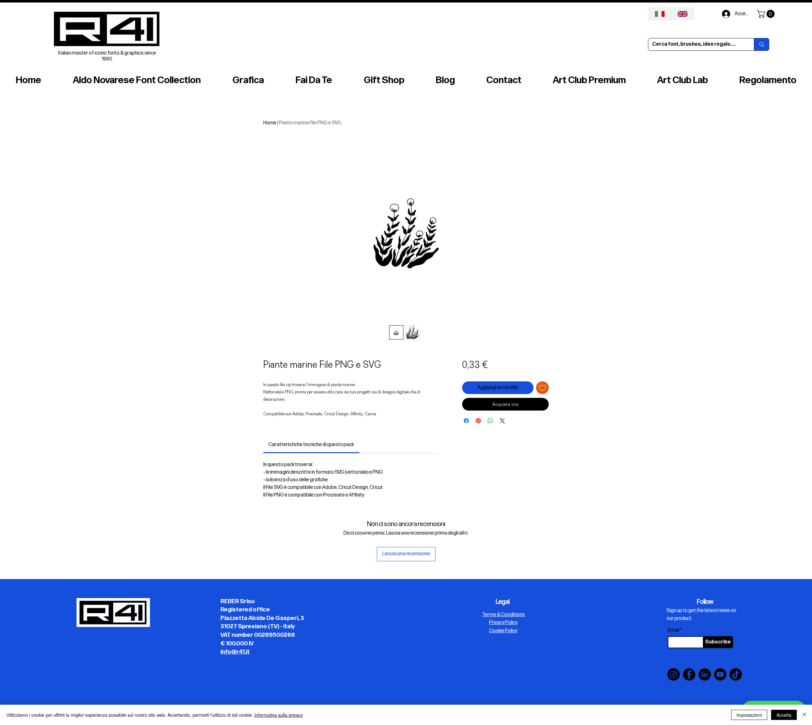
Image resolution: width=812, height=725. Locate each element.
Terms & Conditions (503, 615)
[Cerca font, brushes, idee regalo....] (761, 44)
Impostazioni (749, 715)
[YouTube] (720, 674)
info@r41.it (235, 652)
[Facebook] (689, 674)
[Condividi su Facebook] (466, 421)
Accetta (783, 715)
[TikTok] (736, 674)
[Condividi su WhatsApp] (490, 421)
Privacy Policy (503, 623)
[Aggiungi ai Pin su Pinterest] (478, 421)
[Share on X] (502, 421)
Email (673, 630)
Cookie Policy (503, 631)
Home (269, 123)
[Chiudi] (804, 715)
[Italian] (659, 14)
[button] (766, 14)
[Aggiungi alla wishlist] (542, 387)
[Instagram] (673, 674)
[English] (682, 14)
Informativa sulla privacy (278, 715)
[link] (311, 445)
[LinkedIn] (704, 674)
